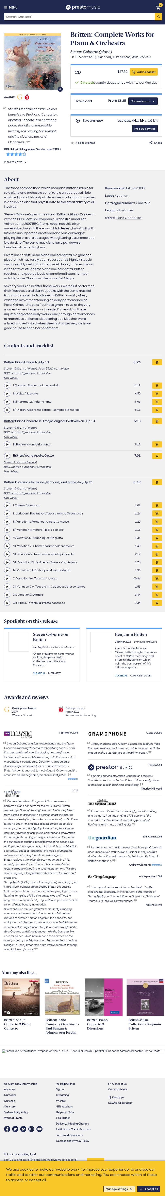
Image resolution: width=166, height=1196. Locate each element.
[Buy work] (157, 362)
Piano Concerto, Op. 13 (32, 362)
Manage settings (117, 1189)
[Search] (158, 16)
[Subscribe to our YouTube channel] (40, 1129)
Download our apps (120, 1103)
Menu (13, 7)
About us (9, 1089)
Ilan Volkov (11, 378)
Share (158, 143)
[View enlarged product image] (32, 61)
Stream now (93, 120)
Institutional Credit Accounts (73, 1129)
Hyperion (121, 195)
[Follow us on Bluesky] (24, 1129)
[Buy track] (157, 385)
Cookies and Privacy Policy (72, 1141)
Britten (9, 362)
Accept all (151, 1189)
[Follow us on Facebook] (8, 1129)
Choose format (140, 101)
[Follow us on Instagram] (32, 1129)
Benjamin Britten (131, 634)
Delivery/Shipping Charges (72, 1123)
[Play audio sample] (7, 385)
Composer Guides (141, 675)
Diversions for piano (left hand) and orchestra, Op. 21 (54, 482)
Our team (10, 1095)
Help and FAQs (65, 1112)
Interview (54, 673)
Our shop (9, 1101)
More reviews (13, 162)
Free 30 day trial (144, 129)
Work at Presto (13, 1118)
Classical (39, 673)
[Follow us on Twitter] (16, 1129)
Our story (10, 1106)
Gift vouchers (64, 1106)
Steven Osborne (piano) (20, 368)
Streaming (62, 1095)
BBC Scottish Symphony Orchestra (27, 373)
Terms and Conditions (69, 1135)
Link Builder (63, 1118)
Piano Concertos (129, 218)
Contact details (117, 1089)
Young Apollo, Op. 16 (39, 455)
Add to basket (146, 72)
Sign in (60, 1089)
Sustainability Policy (16, 1112)
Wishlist (61, 1101)
